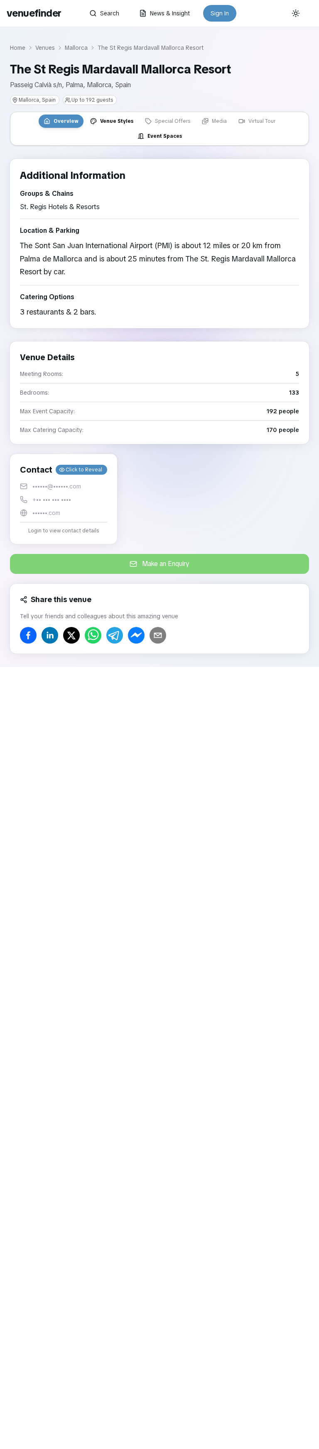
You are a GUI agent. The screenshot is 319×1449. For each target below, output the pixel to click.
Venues (45, 47)
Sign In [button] (220, 13)
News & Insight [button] (170, 13)
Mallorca (76, 47)
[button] (63, 499)
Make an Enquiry (165, 563)
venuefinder (34, 13)
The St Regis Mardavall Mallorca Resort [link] (151, 47)
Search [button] (109, 13)
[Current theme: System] (295, 13)
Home (17, 47)
